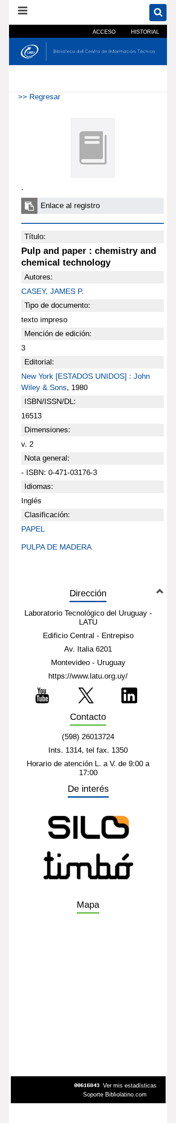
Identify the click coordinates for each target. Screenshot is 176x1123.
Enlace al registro (70, 205)
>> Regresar (39, 97)
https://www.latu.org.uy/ (88, 676)
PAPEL (33, 529)
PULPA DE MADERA (56, 547)
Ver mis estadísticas (130, 1085)
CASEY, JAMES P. (52, 291)
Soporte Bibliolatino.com (115, 1094)
